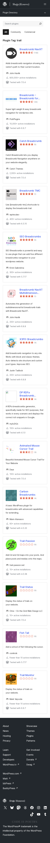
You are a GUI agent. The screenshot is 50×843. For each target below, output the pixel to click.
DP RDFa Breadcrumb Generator (27, 394)
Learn (5, 749)
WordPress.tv (11, 764)
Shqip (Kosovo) (17, 800)
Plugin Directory (10, 12)
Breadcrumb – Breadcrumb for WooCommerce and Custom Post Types (31, 97)
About (6, 726)
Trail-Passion (27, 541)
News (6, 731)
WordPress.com (12, 773)
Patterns (30, 740)
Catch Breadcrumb (31, 141)
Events (29, 754)
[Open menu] (45, 4)
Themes (30, 731)
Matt (7, 778)
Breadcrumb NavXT (31, 49)
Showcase (31, 726)
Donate (31, 759)
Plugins (29, 735)
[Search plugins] (40, 23)
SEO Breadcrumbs (30, 236)
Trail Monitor (27, 675)
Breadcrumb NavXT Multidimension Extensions (31, 291)
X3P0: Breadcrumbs (31, 339)
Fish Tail (24, 632)
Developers (8, 759)
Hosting (7, 735)
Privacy (6, 740)
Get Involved (33, 749)
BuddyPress (10, 788)
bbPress (8, 783)
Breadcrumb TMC (30, 190)
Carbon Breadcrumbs (27, 493)
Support (7, 754)
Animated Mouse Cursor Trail (30, 447)
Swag (30, 764)
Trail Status (26, 587)
